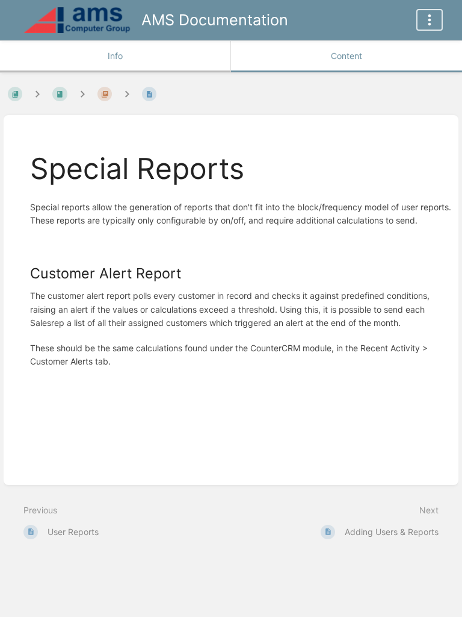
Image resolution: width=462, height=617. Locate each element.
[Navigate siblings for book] (37, 94)
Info (115, 56)
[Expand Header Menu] (429, 20)
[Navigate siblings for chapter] (82, 94)
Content (346, 56)
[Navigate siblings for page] (127, 94)
